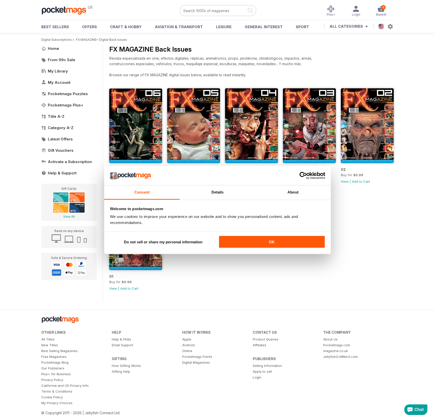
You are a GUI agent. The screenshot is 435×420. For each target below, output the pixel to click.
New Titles (49, 345)
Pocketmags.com (336, 345)
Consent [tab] (142, 192)
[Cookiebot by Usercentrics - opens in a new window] (303, 175)
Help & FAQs (121, 339)
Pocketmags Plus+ (65, 105)
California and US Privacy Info (65, 386)
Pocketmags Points (197, 357)
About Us (330, 339)
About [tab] (293, 192)
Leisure (224, 26)
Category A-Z (61, 127)
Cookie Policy (52, 397)
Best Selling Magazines (59, 351)
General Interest (264, 26)
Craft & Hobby (126, 26)
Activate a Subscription (70, 161)
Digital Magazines (196, 362)
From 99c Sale (61, 59)
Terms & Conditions (56, 391)
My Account (59, 82)
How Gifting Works (126, 366)
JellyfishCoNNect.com (340, 357)
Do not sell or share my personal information (163, 242)
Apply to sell (262, 371)
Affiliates (259, 345)
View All (69, 216)
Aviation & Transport (179, 26)
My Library (58, 71)
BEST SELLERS (55, 26)
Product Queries (265, 339)
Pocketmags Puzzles (68, 93)
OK (272, 242)
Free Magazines (53, 357)
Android (188, 345)
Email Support (122, 345)
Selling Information (267, 366)
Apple (186, 339)
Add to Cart (361, 181)
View (345, 181)
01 (111, 276)
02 (343, 169)
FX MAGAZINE (86, 40)
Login (257, 377)
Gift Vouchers (61, 150)
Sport (302, 26)
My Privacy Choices (56, 403)
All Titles (48, 339)
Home (53, 48)
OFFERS (89, 26)
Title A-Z (56, 116)
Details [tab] (217, 192)
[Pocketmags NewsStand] (66, 10)
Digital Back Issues (113, 40)
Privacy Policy (52, 380)
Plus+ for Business (56, 374)
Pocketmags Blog (54, 362)
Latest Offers (60, 139)
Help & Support (62, 173)
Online (187, 351)
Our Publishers (52, 368)
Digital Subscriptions (56, 40)
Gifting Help (121, 371)
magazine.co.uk (335, 351)
